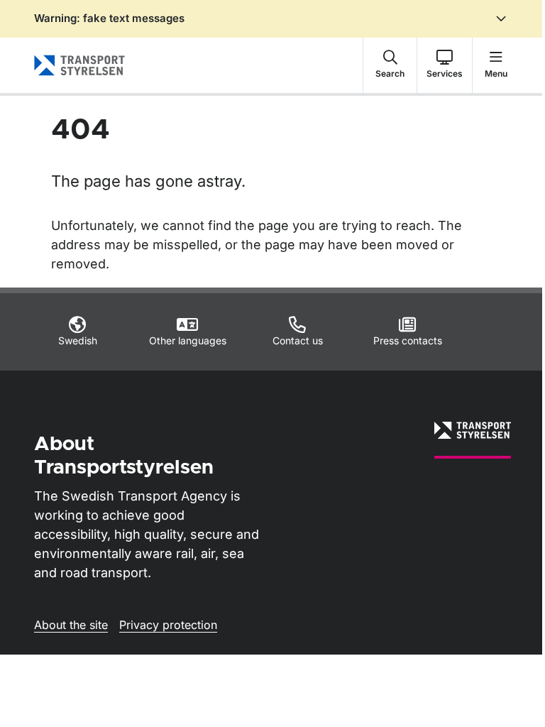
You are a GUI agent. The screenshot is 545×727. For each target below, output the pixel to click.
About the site (71, 625)
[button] (390, 65)
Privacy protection (168, 625)
